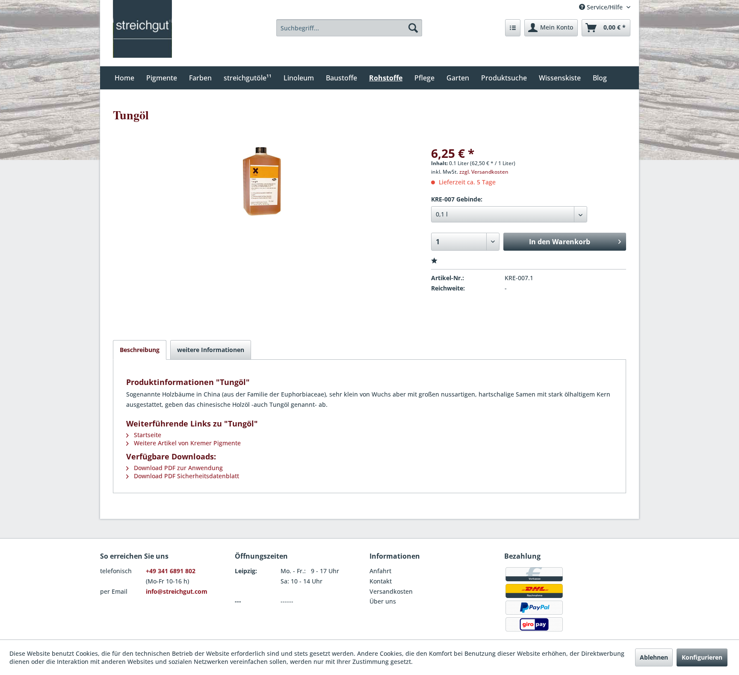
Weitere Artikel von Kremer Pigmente (186, 443)
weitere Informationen (210, 350)
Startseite (146, 435)
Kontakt (381, 581)
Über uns (383, 601)
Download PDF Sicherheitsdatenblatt (185, 476)
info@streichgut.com (176, 591)
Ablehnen (654, 657)
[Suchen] (413, 27)
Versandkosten (391, 591)
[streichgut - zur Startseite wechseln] (142, 29)
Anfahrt (380, 571)
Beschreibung (140, 350)
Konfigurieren (702, 657)
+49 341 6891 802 (170, 571)
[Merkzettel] (512, 27)
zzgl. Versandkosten (483, 171)
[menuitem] (349, 27)
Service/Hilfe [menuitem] (604, 7)
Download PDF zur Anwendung (177, 468)
